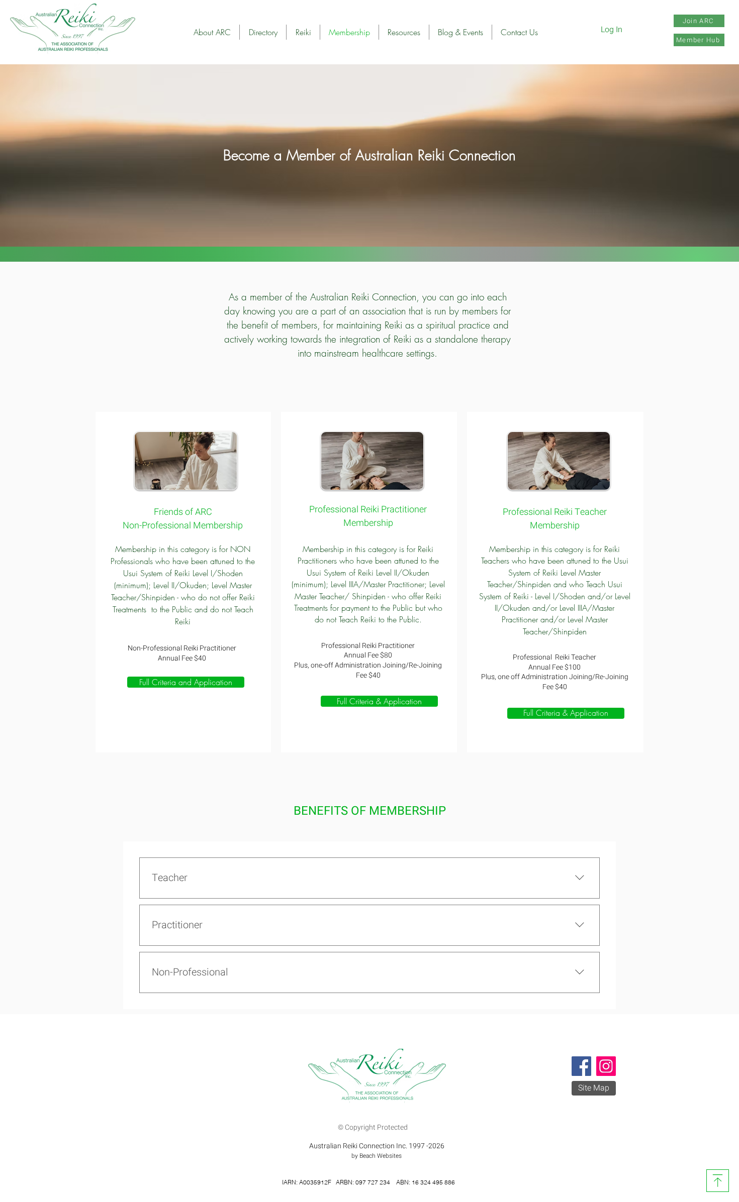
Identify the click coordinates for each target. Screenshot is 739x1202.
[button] (263, 32)
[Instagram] (606, 1066)
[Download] (717, 1180)
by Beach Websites (376, 1155)
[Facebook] (581, 1066)
